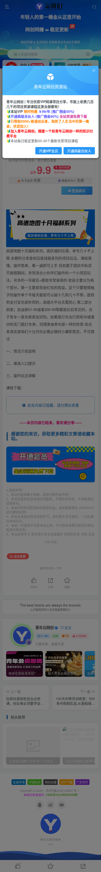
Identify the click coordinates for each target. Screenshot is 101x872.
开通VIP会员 (48, 150)
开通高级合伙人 (79, 150)
